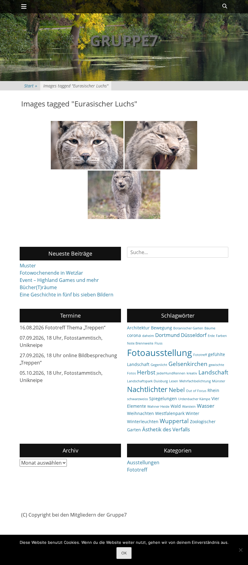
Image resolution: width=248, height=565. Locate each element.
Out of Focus (196, 391)
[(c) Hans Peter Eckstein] (87, 145)
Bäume (209, 328)
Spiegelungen (163, 398)
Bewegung (161, 328)
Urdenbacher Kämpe (194, 399)
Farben (221, 336)
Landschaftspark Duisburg (147, 381)
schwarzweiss (137, 399)
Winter (192, 413)
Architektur (138, 328)
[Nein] (240, 550)
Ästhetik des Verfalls (166, 429)
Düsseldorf (194, 334)
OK (124, 553)
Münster (218, 381)
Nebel (177, 390)
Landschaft (213, 372)
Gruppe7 (124, 40)
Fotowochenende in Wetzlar (51, 272)
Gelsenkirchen (187, 364)
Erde (211, 336)
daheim (148, 336)
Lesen (173, 381)
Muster (28, 265)
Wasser (205, 405)
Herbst (146, 372)
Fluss (158, 343)
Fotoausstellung (159, 353)
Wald (176, 406)
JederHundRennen (171, 373)
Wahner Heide (158, 406)
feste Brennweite (140, 343)
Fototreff (200, 355)
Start (30, 86)
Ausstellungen (143, 462)
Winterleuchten (142, 421)
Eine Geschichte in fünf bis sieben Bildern (66, 294)
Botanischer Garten (188, 328)
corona (134, 335)
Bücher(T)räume (38, 287)
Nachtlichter (147, 389)
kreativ (192, 373)
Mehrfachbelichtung (195, 381)
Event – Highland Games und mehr (59, 280)
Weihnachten (140, 413)
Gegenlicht (159, 365)
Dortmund (167, 334)
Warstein (189, 406)
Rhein (213, 390)
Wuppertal (174, 421)
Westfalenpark (169, 413)
